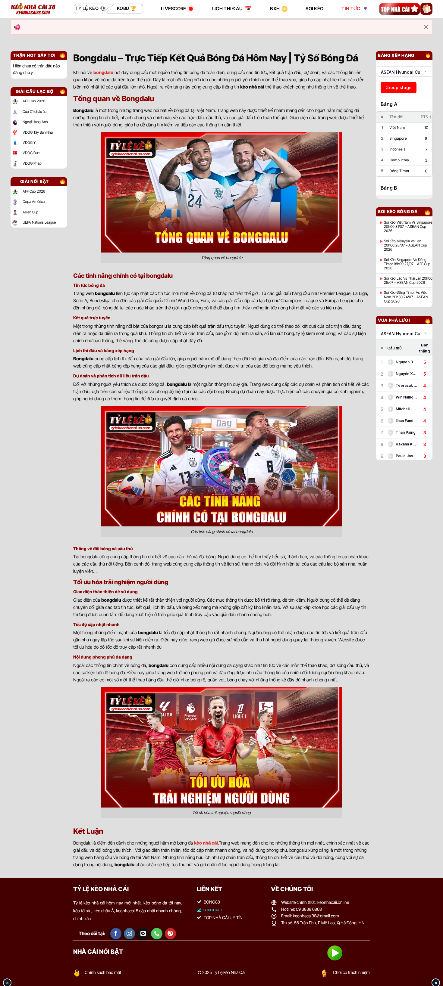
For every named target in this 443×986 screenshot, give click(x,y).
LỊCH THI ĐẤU (227, 8)
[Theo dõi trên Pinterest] (170, 933)
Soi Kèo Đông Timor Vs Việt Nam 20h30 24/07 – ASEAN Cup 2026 (406, 296)
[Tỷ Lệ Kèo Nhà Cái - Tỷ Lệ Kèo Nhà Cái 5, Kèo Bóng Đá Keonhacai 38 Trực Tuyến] (33, 9)
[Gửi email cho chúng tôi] (143, 933)
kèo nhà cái (206, 843)
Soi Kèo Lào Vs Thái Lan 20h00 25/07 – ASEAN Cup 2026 (408, 280)
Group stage (398, 87)
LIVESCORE (173, 8)
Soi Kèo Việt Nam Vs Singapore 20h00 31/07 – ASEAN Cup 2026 (408, 226)
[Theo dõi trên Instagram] (129, 933)
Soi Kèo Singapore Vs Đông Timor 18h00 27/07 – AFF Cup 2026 (407, 264)
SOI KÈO (314, 8)
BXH (275, 8)
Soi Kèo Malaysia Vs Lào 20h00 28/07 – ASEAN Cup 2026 (405, 245)
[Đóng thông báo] (426, 27)
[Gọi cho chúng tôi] (156, 933)
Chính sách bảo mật (103, 972)
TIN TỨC (350, 8)
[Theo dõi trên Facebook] (116, 933)
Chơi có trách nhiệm (351, 972)
